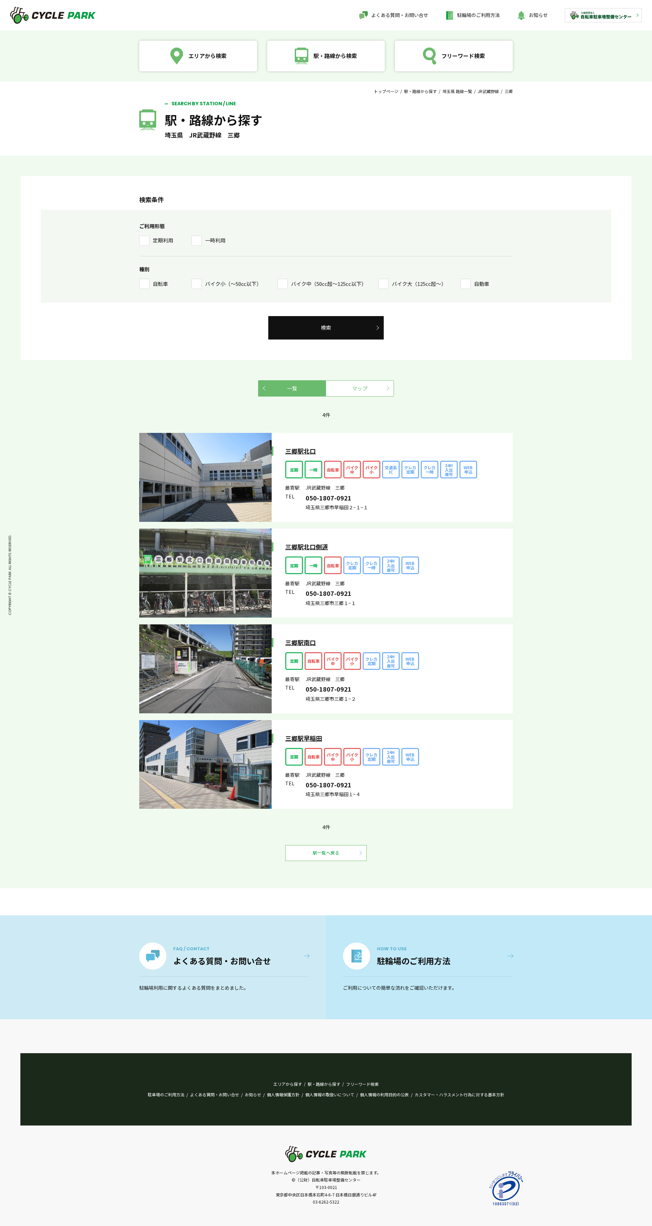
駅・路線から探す (420, 91)
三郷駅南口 (300, 642)
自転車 (160, 283)
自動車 (481, 283)
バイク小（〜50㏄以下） (233, 283)
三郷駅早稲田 (303, 738)
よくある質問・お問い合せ (399, 15)
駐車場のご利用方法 (166, 1094)
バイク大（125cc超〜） (419, 283)
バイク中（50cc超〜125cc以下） (328, 283)
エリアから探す (287, 1084)
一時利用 (215, 240)
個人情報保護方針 (283, 1094)
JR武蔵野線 (488, 91)
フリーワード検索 (362, 1084)
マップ (359, 388)
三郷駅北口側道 (306, 546)
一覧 (292, 388)
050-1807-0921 (328, 497)
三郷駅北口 (300, 450)
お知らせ (538, 15)
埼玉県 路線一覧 (457, 91)
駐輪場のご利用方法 (478, 15)
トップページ (386, 91)
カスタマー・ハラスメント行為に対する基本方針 (459, 1094)
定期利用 (163, 240)
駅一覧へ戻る (326, 852)
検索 (326, 327)
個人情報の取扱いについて (329, 1094)
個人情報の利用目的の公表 (384, 1094)
